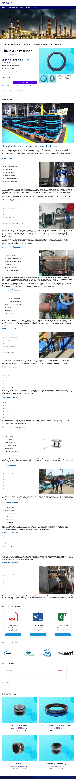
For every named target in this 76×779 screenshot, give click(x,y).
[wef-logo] (66, 648)
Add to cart (25, 82)
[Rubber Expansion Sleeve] (19, 736)
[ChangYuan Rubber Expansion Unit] (56, 698)
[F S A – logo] (29, 648)
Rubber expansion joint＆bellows (14, 85)
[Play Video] (38, 122)
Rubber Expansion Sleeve (19, 764)
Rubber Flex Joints (19, 725)
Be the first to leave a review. (19, 730)
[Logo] (7, 2)
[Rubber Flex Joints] (19, 698)
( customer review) (12, 54)
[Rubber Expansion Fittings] (56, 736)
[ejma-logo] (47, 648)
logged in (10, 685)
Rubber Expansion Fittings (56, 764)
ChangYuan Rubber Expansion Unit (56, 725)
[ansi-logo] (10, 648)
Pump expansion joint (26, 85)
